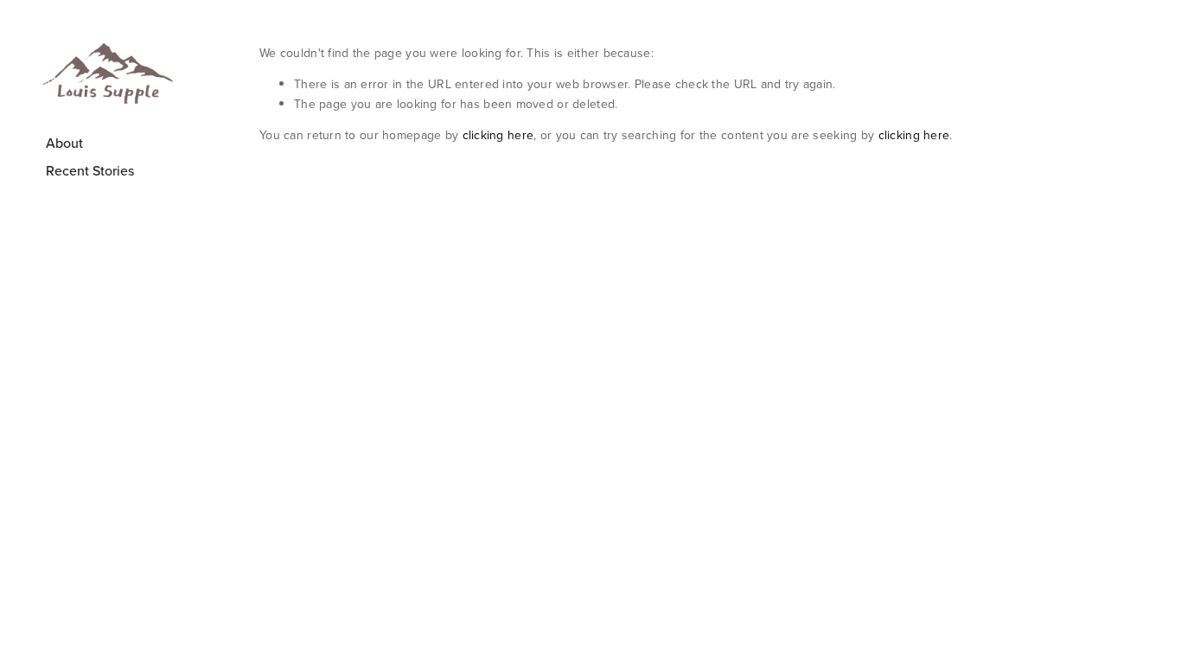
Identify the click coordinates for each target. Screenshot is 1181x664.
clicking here (498, 135)
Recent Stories (90, 170)
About (64, 142)
